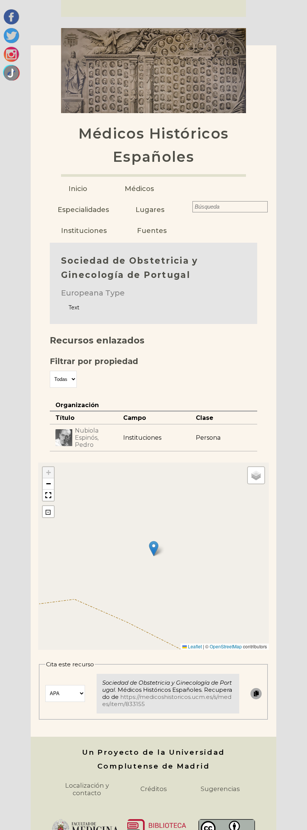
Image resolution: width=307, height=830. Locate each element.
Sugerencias (220, 789)
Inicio (78, 188)
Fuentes (152, 230)
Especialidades (83, 209)
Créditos (153, 789)
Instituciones (84, 230)
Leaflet (194, 646)
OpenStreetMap (226, 646)
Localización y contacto (87, 789)
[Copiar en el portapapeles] (256, 693)
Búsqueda (187, 206)
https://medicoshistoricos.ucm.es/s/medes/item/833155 (166, 700)
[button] (153, 548)
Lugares (150, 209)
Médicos (139, 188)
